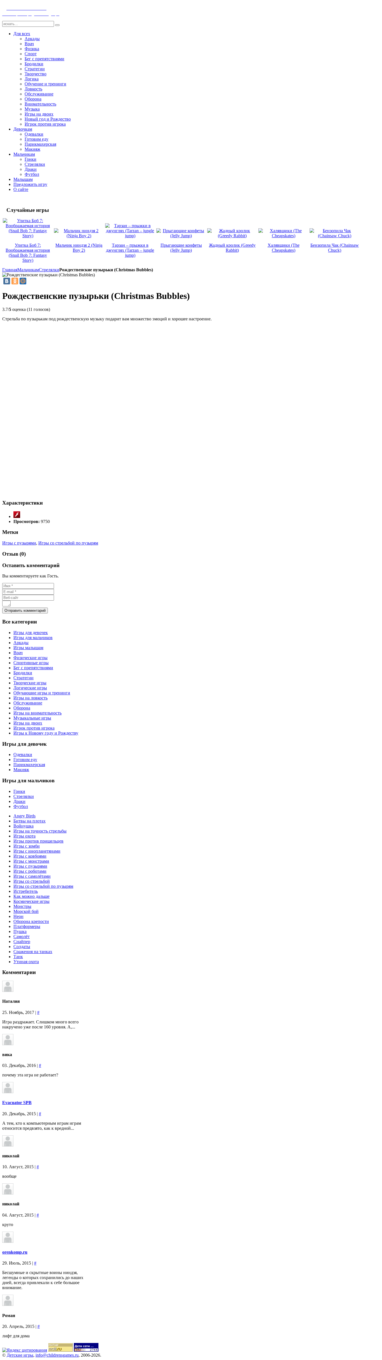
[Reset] (57, 25)
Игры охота (24, 836)
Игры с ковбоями (29, 856)
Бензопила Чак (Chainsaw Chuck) (334, 248)
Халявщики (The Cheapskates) (284, 248)
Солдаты (21, 946)
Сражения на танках (32, 951)
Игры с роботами (29, 871)
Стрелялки (49, 269)
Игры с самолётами (32, 876)
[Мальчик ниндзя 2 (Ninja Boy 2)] (79, 235)
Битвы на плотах (29, 821)
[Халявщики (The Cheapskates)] (283, 235)
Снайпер (21, 941)
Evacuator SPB (17, 1102)
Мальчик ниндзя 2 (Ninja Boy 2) (78, 248)
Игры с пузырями (19, 543)
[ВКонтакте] (6, 281)
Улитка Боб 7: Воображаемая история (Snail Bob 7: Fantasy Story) (28, 253)
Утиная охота (26, 961)
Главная (9, 269)
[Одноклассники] (14, 281)
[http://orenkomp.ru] (7, 1241)
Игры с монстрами (31, 861)
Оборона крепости (31, 921)
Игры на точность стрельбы (40, 831)
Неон (18, 916)
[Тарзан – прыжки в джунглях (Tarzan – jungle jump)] (130, 235)
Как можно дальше (31, 896)
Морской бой (26, 911)
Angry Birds (24, 816)
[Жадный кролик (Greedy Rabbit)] (232, 235)
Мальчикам (28, 269)
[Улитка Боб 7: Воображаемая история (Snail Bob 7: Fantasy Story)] (28, 235)
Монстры (22, 906)
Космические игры (31, 901)
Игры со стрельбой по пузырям (68, 543)
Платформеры (26, 926)
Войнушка (23, 826)
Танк (18, 956)
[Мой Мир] (23, 281)
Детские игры (20, 1355)
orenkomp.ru (14, 1252)
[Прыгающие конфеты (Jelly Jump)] (181, 235)
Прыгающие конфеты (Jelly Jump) (181, 248)
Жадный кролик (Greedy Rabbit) (232, 248)
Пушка (20, 931)
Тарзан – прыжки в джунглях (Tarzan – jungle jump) (130, 250)
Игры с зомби (26, 846)
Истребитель (25, 891)
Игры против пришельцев (38, 841)
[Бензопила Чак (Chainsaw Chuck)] (335, 235)
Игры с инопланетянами (36, 851)
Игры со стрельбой (31, 881)
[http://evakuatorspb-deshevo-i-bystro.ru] (7, 1091)
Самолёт (21, 936)
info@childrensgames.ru (57, 1355)
